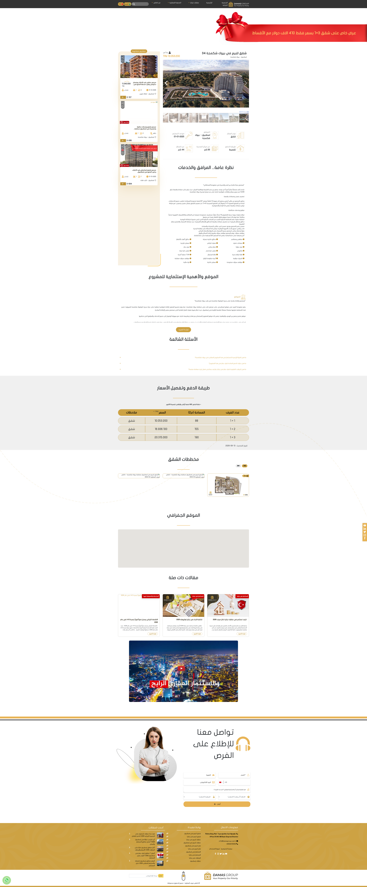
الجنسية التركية (225, 4)
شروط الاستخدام (214, 849)
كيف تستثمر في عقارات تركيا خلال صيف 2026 (230, 619)
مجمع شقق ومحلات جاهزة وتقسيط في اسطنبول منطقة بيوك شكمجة (145, 128)
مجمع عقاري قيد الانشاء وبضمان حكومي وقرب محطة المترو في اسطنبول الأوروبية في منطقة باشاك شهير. (144, 83)
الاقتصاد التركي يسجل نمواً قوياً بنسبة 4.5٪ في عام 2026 (139, 621)
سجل (160, 876)
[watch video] (183, 671)
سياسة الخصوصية (226, 849)
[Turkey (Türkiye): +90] (220, 782)
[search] (133, 4)
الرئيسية (209, 3)
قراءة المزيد (183, 330)
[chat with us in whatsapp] (7, 880)
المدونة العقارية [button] (175, 3)
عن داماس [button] (156, 3)
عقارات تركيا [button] (194, 3)
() (156, 411)
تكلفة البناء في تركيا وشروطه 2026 (189, 619)
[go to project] (123, 97)
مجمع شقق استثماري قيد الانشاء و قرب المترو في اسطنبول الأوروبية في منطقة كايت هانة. (144, 171)
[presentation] (245, 83)
